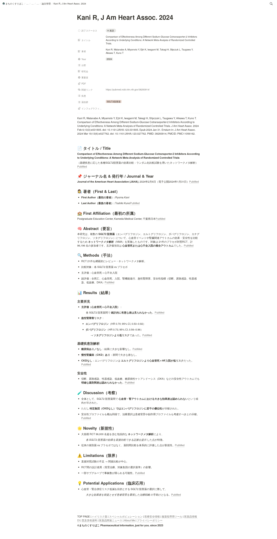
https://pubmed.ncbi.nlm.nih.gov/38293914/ (128, 89)
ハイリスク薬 (99, 516)
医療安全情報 (152, 516)
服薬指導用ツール (172, 516)
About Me (129, 520)
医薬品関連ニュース (110, 520)
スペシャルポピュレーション (126, 516)
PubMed (82, 166)
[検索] (271, 3)
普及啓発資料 (89, 520)
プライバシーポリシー (150, 520)
